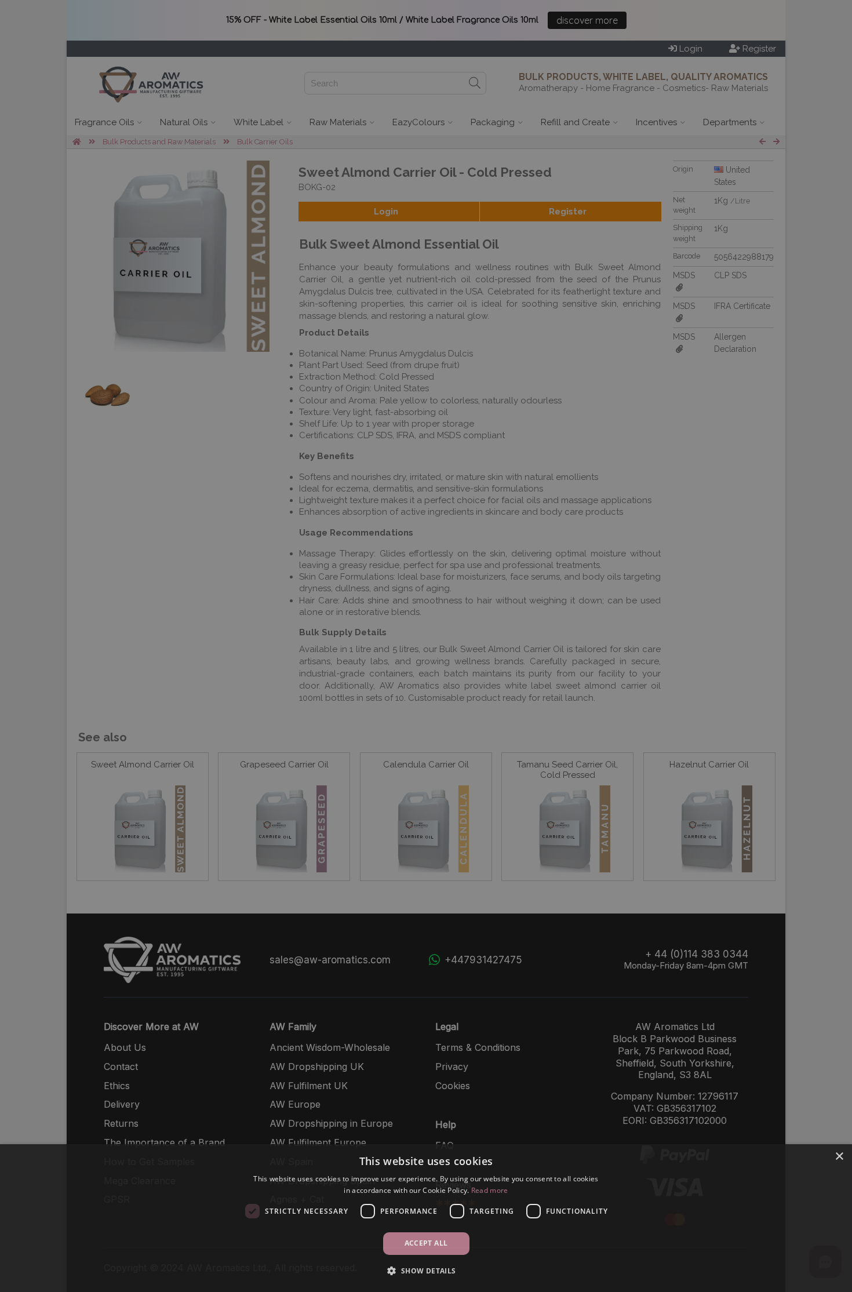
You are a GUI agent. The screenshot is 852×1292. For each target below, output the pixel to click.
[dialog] (426, 1218)
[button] (426, 1271)
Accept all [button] (426, 1243)
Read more (489, 1190)
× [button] (839, 1156)
